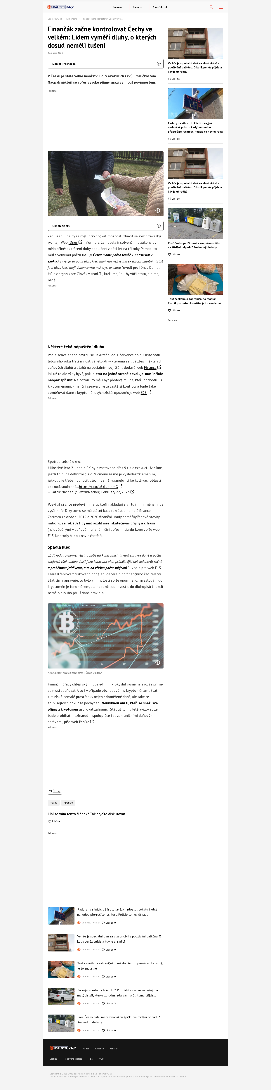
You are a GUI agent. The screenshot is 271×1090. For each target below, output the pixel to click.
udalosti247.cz (55, 18)
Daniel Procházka (64, 63)
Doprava (117, 7)
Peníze (84, 721)
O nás (86, 1048)
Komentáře (71, 18)
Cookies (53, 1058)
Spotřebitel (160, 7)
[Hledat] (211, 7)
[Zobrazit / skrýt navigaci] (221, 7)
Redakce (99, 1048)
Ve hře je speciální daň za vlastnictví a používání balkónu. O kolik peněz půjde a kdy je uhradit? (119, 939)
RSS (91, 1058)
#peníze (68, 802)
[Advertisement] (106, 118)
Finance (137, 7)
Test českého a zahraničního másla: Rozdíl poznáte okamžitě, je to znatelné (120, 965)
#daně (53, 802)
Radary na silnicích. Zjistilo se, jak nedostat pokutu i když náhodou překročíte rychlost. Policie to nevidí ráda (117, 912)
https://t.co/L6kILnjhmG (98, 486)
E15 (144, 392)
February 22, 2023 (115, 492)
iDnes (73, 242)
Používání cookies (73, 1058)
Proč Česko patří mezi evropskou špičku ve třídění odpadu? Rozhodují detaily (118, 1019)
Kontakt (113, 1048)
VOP (101, 1058)
